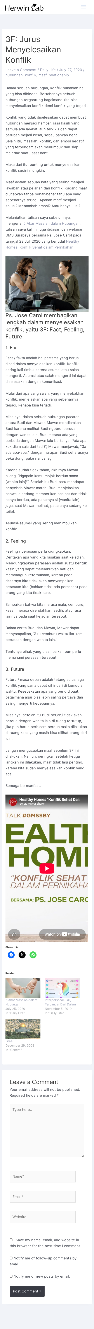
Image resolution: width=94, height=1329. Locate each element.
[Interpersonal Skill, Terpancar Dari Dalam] (62, 988)
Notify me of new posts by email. (42, 1276)
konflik (30, 75)
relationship (59, 75)
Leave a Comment (21, 70)
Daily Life (48, 70)
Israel (9, 1041)
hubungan (14, 75)
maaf (42, 75)
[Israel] (22, 1029)
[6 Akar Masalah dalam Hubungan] (22, 988)
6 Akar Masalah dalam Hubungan (51, 223)
